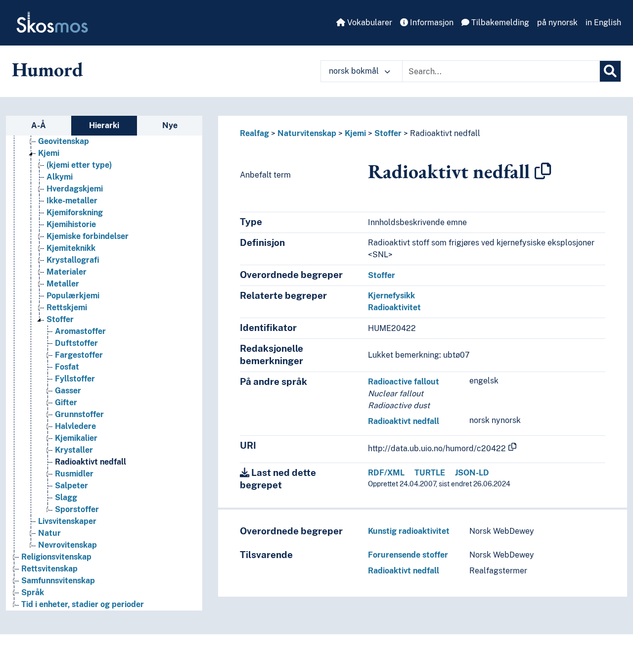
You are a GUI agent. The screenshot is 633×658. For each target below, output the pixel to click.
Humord (47, 69)
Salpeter (71, 485)
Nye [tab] (170, 125)
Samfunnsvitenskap (58, 580)
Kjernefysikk (391, 295)
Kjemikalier (76, 438)
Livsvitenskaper (67, 521)
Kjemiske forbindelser (87, 236)
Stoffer (60, 319)
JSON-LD (472, 472)
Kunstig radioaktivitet (409, 531)
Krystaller (74, 450)
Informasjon (430, 22)
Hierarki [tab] (104, 125)
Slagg (66, 497)
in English (603, 22)
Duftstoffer (76, 343)
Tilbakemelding (499, 22)
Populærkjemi (72, 295)
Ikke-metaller (71, 200)
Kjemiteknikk (70, 248)
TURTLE (429, 472)
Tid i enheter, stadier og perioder (82, 604)
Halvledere (75, 426)
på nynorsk (557, 22)
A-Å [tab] (38, 125)
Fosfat (67, 367)
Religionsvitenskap (56, 557)
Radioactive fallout (403, 381)
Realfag (254, 133)
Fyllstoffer (75, 378)
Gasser (68, 390)
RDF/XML (386, 472)
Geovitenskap (63, 141)
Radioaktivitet (394, 307)
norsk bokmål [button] (355, 71)
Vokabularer (368, 22)
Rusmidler (74, 473)
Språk (32, 592)
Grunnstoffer (79, 414)
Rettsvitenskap (49, 568)
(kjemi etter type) (79, 165)
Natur (49, 533)
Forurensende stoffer (408, 555)
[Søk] (610, 71)
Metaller (62, 283)
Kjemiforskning (74, 212)
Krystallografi (72, 260)
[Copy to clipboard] (543, 171)
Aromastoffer (80, 331)
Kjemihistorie (71, 224)
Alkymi (59, 177)
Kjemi (48, 153)
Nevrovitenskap (67, 545)
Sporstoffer (77, 509)
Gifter (66, 402)
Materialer (66, 272)
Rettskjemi (66, 307)
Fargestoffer (79, 355)
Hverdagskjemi (74, 188)
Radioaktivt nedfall (90, 462)
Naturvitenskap (306, 133)
